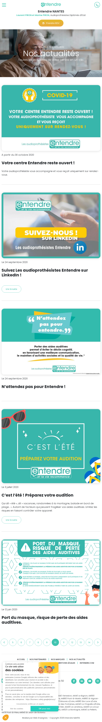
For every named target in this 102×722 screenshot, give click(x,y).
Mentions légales (66, 663)
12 (72, 642)
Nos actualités (77, 659)
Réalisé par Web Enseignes (35, 718)
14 (89, 642)
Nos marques (58, 659)
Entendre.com (87, 663)
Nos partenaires (38, 659)
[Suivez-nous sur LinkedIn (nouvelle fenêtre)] (81, 681)
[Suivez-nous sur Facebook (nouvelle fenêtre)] (73, 681)
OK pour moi (44, 709)
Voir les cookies (16, 709)
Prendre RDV (53, 23)
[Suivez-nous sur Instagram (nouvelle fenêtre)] (97, 681)
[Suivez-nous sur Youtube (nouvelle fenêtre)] (89, 681)
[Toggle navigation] (4, 5)
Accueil (21, 659)
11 (63, 642)
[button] (5, 717)
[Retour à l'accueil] (51, 5)
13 (81, 642)
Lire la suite (11, 289)
